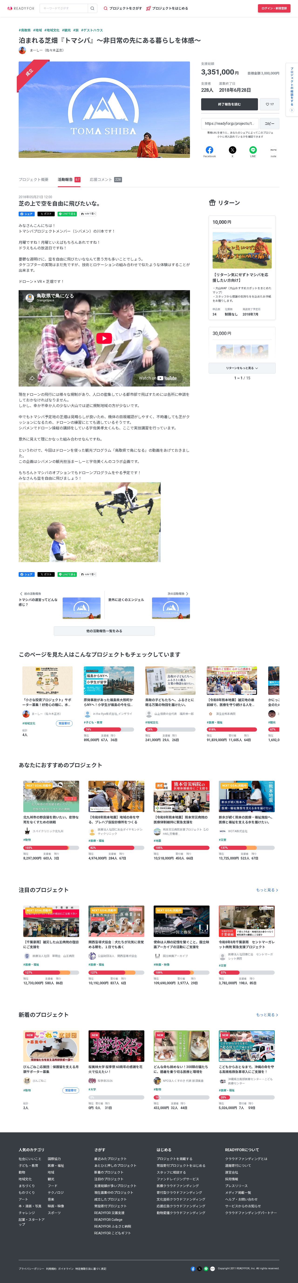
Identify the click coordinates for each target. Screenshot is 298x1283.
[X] (232, 150)
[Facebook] (209, 150)
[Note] (273, 150)
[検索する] (92, 8)
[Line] (253, 150)
